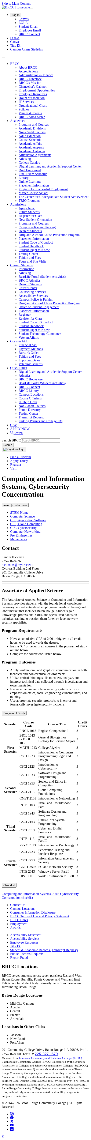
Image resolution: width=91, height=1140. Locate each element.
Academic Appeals (31, 147)
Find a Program (20, 457)
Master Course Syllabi (33, 193)
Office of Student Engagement (39, 307)
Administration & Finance (36, 75)
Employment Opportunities (37, 90)
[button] (16, 433)
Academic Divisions (32, 128)
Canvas (24, 19)
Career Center (28, 288)
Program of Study (14, 713)
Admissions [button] (18, 204)
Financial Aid (28, 345)
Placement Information (34, 185)
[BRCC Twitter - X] (12, 1121)
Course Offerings (30, 398)
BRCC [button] (14, 63)
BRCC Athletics (29, 280)
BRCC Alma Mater (32, 117)
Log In (15, 14)
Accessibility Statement (25, 935)
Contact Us (17, 905)
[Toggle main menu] (3, 57)
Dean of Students (30, 231)
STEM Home (19, 512)
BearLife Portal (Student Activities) (42, 276)
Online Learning (30, 181)
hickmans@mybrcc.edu (17, 565)
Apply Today (19, 461)
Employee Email (30, 30)
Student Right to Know (34, 250)
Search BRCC (11, 440)
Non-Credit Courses (32, 132)
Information (26, 269)
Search (7, 445)
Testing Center (28, 254)
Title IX (15, 45)
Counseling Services (32, 292)
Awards (15, 927)
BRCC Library (29, 390)
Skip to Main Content (16, 3)
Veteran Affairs (29, 337)
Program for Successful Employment (43, 189)
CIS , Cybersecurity (23, 528)
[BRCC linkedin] (12, 1129)
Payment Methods (31, 349)
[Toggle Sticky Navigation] (14, 449)
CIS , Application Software (28, 520)
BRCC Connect (29, 34)
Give (13, 425)
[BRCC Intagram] (12, 1114)
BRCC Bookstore (31, 379)
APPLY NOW (20, 428)
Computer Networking (25, 531)
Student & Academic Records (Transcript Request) (44, 950)
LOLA (23, 23)
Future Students (29, 212)
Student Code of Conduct (36, 242)
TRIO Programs (29, 200)
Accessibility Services (33, 295)
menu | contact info (15, 505)
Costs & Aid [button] (18, 341)
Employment (18, 924)
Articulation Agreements (35, 155)
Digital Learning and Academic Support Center (50, 166)
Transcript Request (31, 417)
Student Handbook (31, 246)
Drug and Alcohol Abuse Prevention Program (49, 235)
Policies (24, 109)
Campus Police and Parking (37, 227)
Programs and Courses (34, 124)
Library (24, 178)
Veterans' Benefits (31, 364)
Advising (25, 159)
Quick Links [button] (18, 368)
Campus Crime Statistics (26, 49)
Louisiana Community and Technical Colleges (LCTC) (50, 1058)
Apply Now (27, 208)
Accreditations (28, 71)
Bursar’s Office (29, 352)
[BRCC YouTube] (12, 1125)
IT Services (26, 102)
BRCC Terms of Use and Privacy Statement (39, 916)
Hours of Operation (32, 98)
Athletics (24, 375)
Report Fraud (19, 957)
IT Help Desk (28, 402)
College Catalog (29, 162)
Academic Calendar (32, 151)
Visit (13, 468)
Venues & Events (30, 113)
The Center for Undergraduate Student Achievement (53, 197)
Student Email (28, 26)
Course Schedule (30, 140)
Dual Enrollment (30, 170)
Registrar (25, 314)
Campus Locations (31, 394)
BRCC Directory (30, 79)
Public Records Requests (26, 954)
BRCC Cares (19, 920)
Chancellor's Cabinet (32, 86)
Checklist (9, 885)
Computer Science (22, 516)
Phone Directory (30, 409)
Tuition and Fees (30, 257)
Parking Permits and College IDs (40, 421)
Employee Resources (33, 94)
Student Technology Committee (40, 333)
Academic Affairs (30, 143)
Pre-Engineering (21, 535)
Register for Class (30, 216)
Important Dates (29, 360)
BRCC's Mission (30, 82)
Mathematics (18, 539)
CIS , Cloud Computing (26, 524)
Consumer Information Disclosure (32, 912)
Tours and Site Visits (32, 261)
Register (15, 464)
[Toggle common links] (31, 8)
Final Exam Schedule (33, 174)
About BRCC (28, 67)
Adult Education (30, 136)
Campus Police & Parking (36, 299)
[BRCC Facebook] (12, 1118)
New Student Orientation (35, 219)
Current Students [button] (21, 265)
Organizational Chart (33, 105)
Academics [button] (17, 121)
